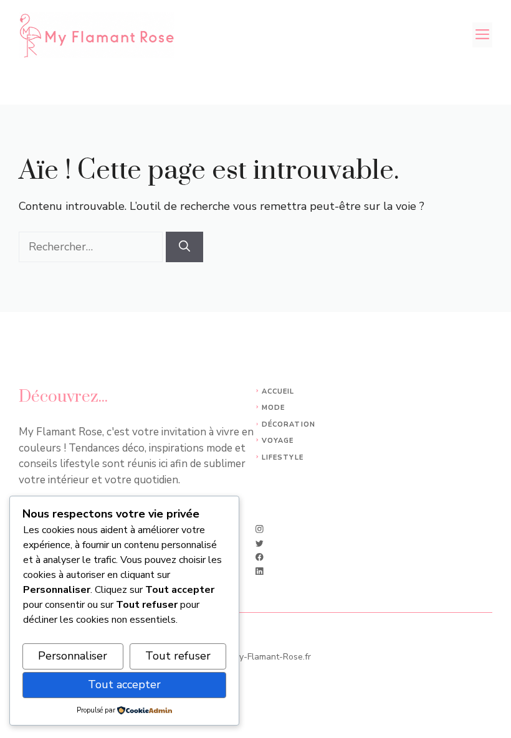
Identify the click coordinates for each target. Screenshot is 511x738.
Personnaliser (72, 655)
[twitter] (260, 543)
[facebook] (260, 557)
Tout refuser (178, 655)
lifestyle (282, 457)
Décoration (288, 424)
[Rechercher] (184, 247)
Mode (273, 407)
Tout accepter (124, 684)
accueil (278, 391)
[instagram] (260, 529)
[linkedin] (260, 571)
